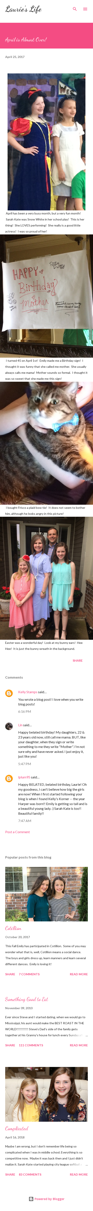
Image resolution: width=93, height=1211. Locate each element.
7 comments (29, 974)
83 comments (30, 1174)
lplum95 (24, 777)
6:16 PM (24, 711)
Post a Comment (17, 832)
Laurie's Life (23, 9)
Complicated (16, 1128)
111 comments (31, 1045)
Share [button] (78, 660)
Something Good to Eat (26, 999)
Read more (79, 974)
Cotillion (13, 928)
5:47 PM (24, 764)
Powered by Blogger (49, 1199)
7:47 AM (24, 821)
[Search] (74, 7)
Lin (20, 725)
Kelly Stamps (27, 692)
